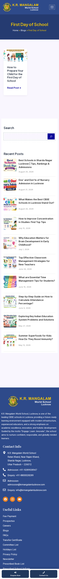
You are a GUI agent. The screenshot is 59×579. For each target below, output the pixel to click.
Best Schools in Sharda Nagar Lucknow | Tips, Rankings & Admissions (35, 164)
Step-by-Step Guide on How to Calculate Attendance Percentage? (36, 300)
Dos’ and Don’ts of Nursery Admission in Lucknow (34, 182)
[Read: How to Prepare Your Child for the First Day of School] (15, 55)
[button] (52, 7)
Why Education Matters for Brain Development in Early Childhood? (34, 241)
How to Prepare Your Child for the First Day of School (15, 74)
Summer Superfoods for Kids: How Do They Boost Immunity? (36, 337)
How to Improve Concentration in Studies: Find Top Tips (36, 220)
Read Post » (14, 88)
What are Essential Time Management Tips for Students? (37, 279)
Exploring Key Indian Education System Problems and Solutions (36, 318)
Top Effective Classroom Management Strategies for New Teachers (34, 261)
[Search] (51, 136)
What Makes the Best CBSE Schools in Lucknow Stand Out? (36, 201)
